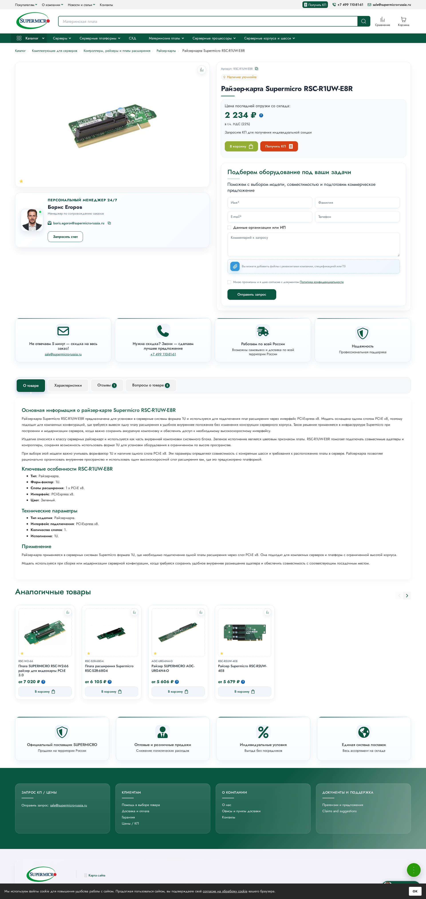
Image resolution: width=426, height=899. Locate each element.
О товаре (31, 385)
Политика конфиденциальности (322, 282)
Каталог (31, 38)
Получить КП (317, 4)
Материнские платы (164, 38)
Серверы (60, 38)
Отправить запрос (251, 294)
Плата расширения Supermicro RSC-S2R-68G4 (109, 668)
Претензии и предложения (342, 804)
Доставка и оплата (135, 811)
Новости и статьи (80, 4)
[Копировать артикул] (256, 69)
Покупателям (24, 4)
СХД (132, 38)
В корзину (238, 146)
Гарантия (128, 817)
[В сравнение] (68, 612)
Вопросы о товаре (150, 385)
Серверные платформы (98, 38)
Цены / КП (130, 823)
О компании (51, 4)
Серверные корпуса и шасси (267, 38)
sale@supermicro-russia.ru (392, 4)
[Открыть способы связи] (414, 870)
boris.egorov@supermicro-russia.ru (78, 223)
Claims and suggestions (339, 811)
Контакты (106, 4)
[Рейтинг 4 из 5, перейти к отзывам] (21, 181)
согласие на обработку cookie (225, 891)
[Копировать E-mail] (109, 223)
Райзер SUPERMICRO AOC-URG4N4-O (173, 668)
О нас (226, 804)
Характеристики (68, 385)
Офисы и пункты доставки (241, 811)
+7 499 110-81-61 (350, 4)
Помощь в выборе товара (141, 804)
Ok (415, 891)
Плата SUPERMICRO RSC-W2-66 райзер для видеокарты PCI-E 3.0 (43, 671)
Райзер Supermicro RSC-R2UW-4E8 (242, 668)
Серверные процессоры (212, 38)
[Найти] (363, 21)
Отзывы (106, 385)
